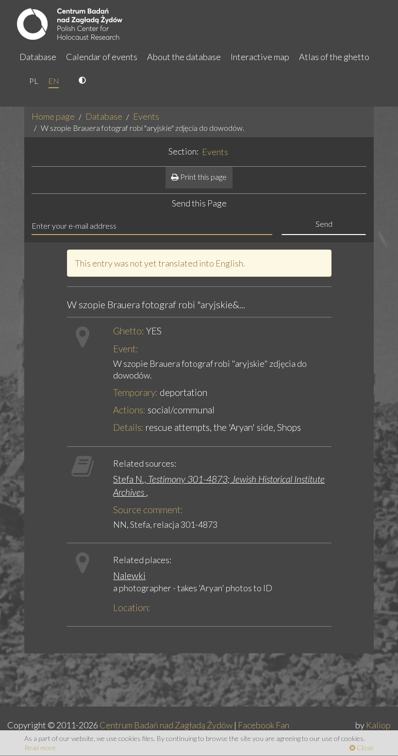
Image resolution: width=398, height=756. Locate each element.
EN (53, 80)
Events (146, 116)
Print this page (203, 176)
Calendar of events (101, 56)
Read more (40, 747)
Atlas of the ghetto (334, 56)
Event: (125, 348)
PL (33, 80)
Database (37, 56)
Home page (53, 116)
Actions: (129, 409)
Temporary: (135, 392)
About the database (184, 56)
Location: (131, 607)
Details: (128, 427)
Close (364, 747)
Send (323, 223)
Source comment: (148, 509)
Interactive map (260, 56)
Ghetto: (128, 330)
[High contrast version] (83, 81)
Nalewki (129, 575)
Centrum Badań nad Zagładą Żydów (166, 725)
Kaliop (378, 725)
